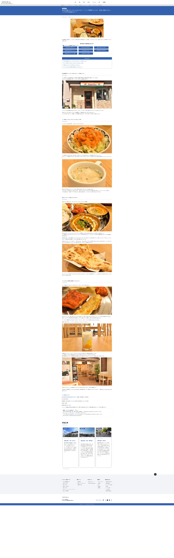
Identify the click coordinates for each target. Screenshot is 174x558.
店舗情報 (99, 486)
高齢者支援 (79, 481)
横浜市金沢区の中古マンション (70, 50)
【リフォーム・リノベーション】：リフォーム (69, 489)
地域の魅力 (76, 5)
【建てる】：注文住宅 (66, 486)
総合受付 (107, 486)
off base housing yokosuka (91, 483)
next (111, 432)
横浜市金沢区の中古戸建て (101, 47)
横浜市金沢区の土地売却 (86, 53)
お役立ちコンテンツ (70, 5)
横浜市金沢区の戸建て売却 (101, 50)
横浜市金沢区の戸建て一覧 (70, 47)
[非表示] (88, 58)
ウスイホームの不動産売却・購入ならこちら (71, 45)
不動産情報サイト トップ (64, 5)
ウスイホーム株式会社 (69, 410)
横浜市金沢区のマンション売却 (70, 53)
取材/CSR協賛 (108, 483)
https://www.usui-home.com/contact (75, 415)
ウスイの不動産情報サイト (66, 481)
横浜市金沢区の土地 (85, 50)
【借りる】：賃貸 (65, 483)
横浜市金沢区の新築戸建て (85, 47)
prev (63, 432)
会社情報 (99, 483)
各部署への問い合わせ (109, 481)
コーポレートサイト (100, 481)
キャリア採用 (107, 489)
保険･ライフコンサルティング (82, 483)
